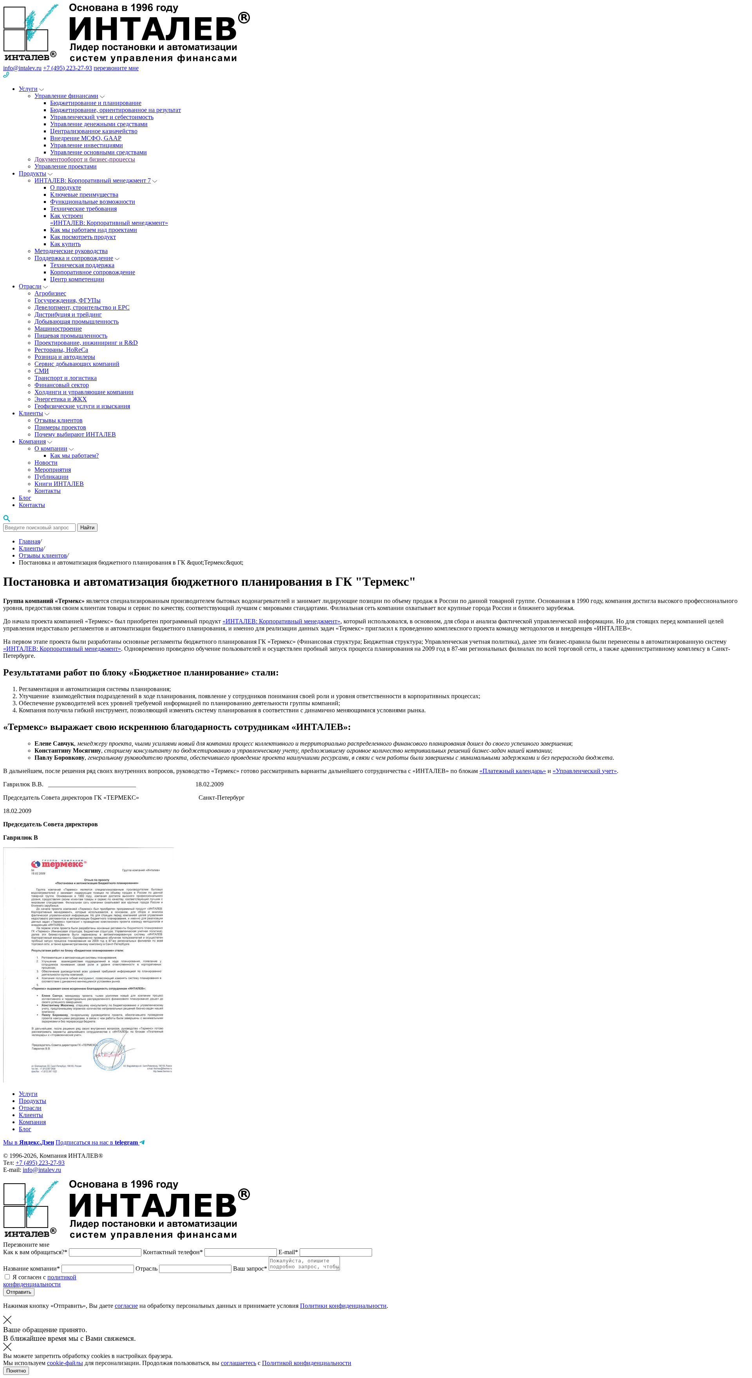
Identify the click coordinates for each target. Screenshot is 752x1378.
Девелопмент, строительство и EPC (82, 307)
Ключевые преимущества (84, 194)
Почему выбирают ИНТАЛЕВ (75, 434)
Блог (25, 497)
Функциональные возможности (92, 201)
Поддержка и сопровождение (73, 258)
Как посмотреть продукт (83, 237)
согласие (126, 1305)
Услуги (28, 88)
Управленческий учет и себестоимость (102, 117)
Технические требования (83, 208)
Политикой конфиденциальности (306, 1363)
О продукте (65, 187)
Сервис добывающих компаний (76, 363)
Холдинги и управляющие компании (84, 392)
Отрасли (30, 286)
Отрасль (147, 1268)
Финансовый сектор (61, 385)
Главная (29, 541)
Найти (87, 528)
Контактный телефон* (173, 1252)
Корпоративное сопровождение (92, 272)
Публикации (51, 476)
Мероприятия (52, 469)
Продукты (32, 173)
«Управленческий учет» (585, 771)
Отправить (18, 1292)
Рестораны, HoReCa (61, 349)
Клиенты (31, 413)
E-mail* (289, 1252)
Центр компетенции (77, 279)
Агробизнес (50, 293)
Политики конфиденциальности (343, 1305)
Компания (32, 441)
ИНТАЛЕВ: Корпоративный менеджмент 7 (92, 180)
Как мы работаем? (74, 455)
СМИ (41, 371)
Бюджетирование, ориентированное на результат (115, 110)
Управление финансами (66, 95)
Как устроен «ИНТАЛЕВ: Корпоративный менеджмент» (109, 219)
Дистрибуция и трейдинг (68, 314)
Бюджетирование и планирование (95, 103)
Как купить (65, 244)
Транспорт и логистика (65, 378)
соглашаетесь (238, 1363)
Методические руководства (71, 251)
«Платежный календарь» (512, 771)
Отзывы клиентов (58, 420)
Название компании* (32, 1268)
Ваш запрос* (251, 1268)
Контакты (47, 490)
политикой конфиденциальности (39, 1280)
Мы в (28, 1142)
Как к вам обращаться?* (36, 1252)
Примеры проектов (60, 427)
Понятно (16, 1371)
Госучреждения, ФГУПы (67, 300)
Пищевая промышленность (70, 335)
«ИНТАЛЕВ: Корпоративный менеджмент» (281, 621)
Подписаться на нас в (97, 1142)
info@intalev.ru (22, 68)
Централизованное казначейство (93, 131)
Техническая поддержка (82, 265)
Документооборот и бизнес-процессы (84, 159)
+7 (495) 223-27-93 (67, 68)
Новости (46, 462)
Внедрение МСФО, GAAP (85, 138)
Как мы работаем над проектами (93, 229)
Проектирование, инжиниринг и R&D (86, 342)
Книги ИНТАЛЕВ (59, 483)
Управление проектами (65, 166)
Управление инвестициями (86, 145)
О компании (50, 448)
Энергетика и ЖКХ (60, 399)
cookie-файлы (65, 1363)
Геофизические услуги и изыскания (82, 406)
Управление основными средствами (98, 152)
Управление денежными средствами (99, 124)
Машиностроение (58, 328)
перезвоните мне (116, 68)
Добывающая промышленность (76, 321)
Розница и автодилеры (64, 356)
